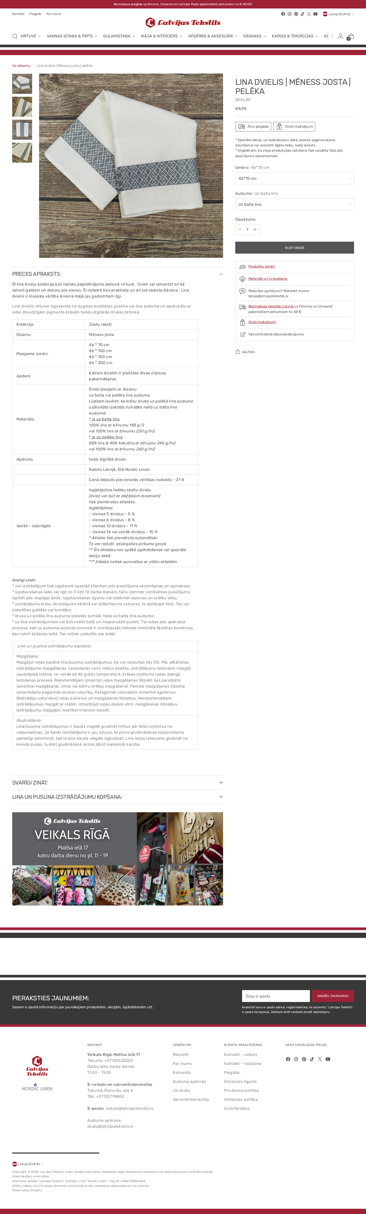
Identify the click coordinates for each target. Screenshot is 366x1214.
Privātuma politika (241, 1090)
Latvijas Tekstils (51, 1172)
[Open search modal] (15, 36)
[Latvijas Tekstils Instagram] (289, 14)
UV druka (181, 1090)
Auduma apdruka (189, 1081)
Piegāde (232, 1072)
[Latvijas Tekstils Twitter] (309, 14)
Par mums (182, 1063)
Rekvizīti (181, 1054)
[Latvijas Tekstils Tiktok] (302, 14)
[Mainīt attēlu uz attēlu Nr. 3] (22, 130)
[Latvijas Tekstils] (183, 22)
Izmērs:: (252, 167)
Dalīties (248, 352)
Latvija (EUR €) (339, 14)
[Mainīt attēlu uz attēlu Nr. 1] (22, 84)
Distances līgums (240, 1081)
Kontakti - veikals (240, 1054)
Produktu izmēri (261, 266)
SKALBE (243, 99)
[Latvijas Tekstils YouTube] (315, 14)
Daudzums (245, 219)
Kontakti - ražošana (243, 1063)
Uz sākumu (21, 66)
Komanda (182, 1072)
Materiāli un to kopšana (267, 278)
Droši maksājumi (262, 322)
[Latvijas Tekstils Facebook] (283, 14)
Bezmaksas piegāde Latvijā (271, 306)
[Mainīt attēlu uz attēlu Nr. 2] (22, 107)
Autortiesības (237, 1108)
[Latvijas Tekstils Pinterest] (296, 14)
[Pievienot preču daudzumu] (254, 229)
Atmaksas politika (241, 1099)
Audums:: (256, 193)
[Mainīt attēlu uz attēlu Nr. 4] (22, 153)
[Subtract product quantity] (240, 229)
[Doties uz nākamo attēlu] (350, 957)
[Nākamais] (331, 36)
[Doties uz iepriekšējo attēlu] (338, 958)
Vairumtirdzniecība (191, 1099)
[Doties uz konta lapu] (341, 36)
